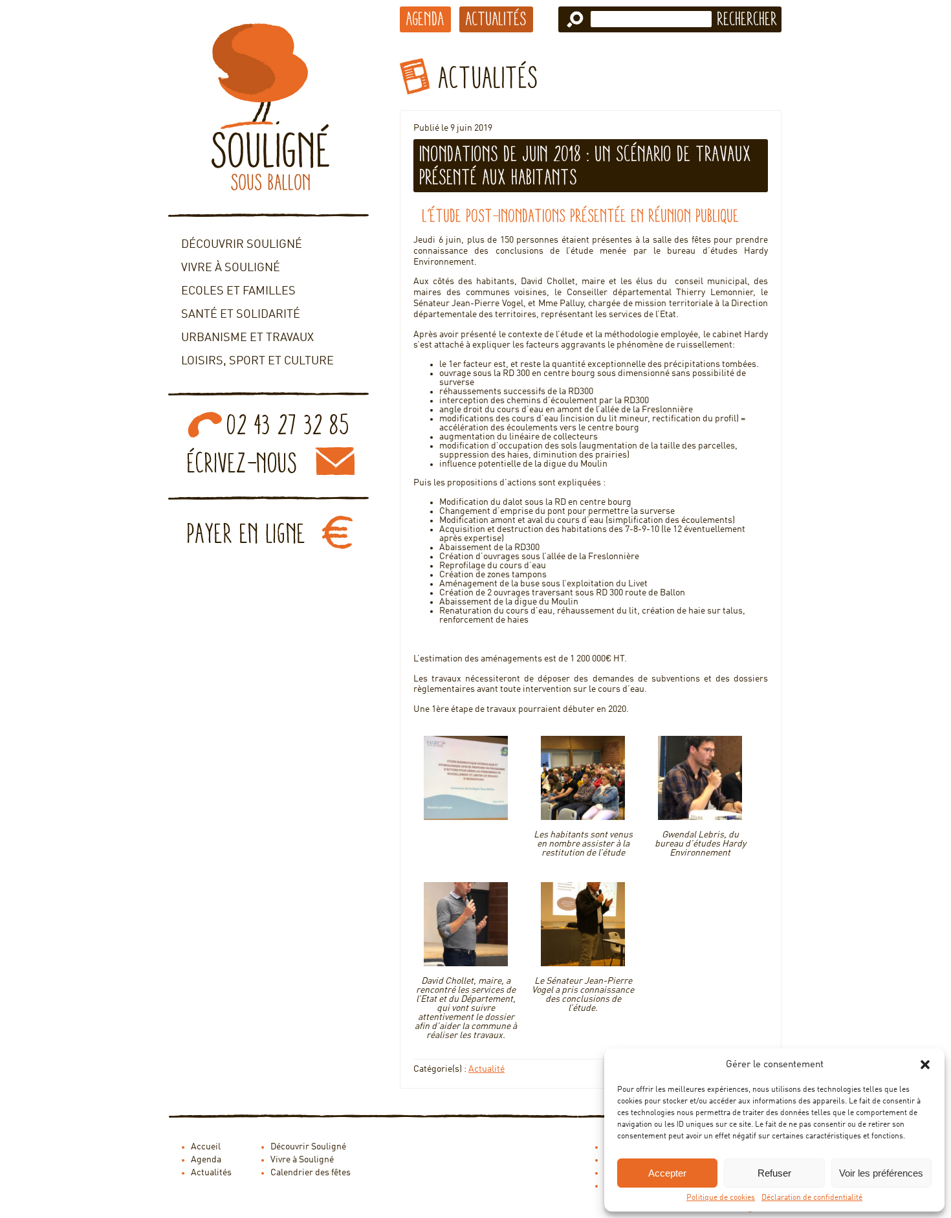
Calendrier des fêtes (310, 1172)
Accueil (206, 1146)
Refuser (774, 1173)
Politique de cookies (720, 1198)
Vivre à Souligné (230, 268)
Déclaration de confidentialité (811, 1198)
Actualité (486, 1069)
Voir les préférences (881, 1173)
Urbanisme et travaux (247, 338)
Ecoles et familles (238, 291)
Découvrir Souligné (241, 244)
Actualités (496, 18)
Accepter (667, 1173)
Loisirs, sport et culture (257, 361)
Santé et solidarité (240, 314)
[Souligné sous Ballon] (268, 107)
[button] (925, 1064)
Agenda (425, 18)
